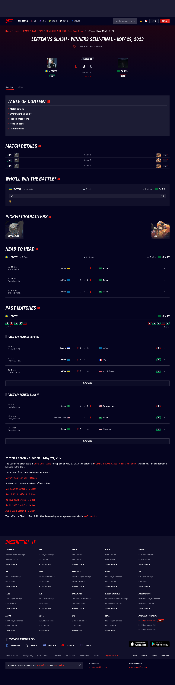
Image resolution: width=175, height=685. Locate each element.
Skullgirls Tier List (78, 604)
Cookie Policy (42, 656)
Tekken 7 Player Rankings (81, 577)
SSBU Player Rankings (47, 577)
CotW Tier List (110, 555)
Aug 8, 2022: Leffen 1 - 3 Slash (20, 511)
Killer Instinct (112, 593)
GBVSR (77, 21)
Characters (165, 656)
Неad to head (17, 123)
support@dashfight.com (98, 667)
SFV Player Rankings (79, 621)
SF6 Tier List (43, 560)
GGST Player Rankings (13, 599)
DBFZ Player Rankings (113, 577)
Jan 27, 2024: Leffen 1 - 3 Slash (20, 494)
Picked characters (19, 119)
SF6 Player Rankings (46, 555)
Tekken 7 (76, 571)
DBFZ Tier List (110, 582)
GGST (7, 593)
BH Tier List (142, 582)
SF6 (44, 21)
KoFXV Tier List (11, 626)
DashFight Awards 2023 (147, 625)
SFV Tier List (76, 626)
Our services (70, 656)
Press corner (84, 656)
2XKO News (76, 560)
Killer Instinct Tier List (113, 604)
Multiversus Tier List (146, 604)
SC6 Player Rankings (46, 599)
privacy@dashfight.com (138, 667)
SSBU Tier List (44, 582)
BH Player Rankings (145, 577)
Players (144, 656)
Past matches (17, 128)
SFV (73, 615)
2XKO (54, 21)
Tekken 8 (9, 549)
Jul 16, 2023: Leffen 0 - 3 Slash (20, 500)
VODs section (90, 516)
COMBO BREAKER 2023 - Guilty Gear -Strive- (115, 463)
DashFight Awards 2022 (147, 629)
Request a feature (112, 656)
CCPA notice (56, 656)
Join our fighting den (21, 639)
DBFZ (107, 571)
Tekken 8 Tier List (12, 560)
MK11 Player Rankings (113, 621)
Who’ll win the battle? (21, 114)
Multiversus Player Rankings (149, 599)
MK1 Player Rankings (13, 577)
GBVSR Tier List (144, 560)
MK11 (107, 615)
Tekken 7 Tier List (78, 582)
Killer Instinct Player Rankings (116, 599)
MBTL (41, 615)
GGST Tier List (10, 604)
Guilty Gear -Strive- (43, 463)
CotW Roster (110, 560)
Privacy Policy (28, 656)
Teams (154, 656)
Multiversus (144, 593)
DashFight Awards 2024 (147, 621)
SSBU (41, 571)
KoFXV (8, 615)
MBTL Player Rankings (47, 621)
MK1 (7, 571)
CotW (65, 21)
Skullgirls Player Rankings (81, 599)
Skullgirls (77, 593)
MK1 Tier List (10, 582)
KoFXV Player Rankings (14, 621)
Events (134, 656)
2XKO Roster (77, 555)
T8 (35, 21)
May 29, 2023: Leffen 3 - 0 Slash (21, 478)
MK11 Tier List (110, 626)
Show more (10, 564)
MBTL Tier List (44, 626)
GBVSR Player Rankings (147, 555)
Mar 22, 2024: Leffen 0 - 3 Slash (20, 489)
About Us (97, 656)
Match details (17, 109)
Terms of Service (11, 656)
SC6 (40, 593)
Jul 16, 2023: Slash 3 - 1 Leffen (20, 505)
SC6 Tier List (43, 604)
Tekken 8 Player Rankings (15, 555)
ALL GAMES (23, 21)
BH (139, 571)
